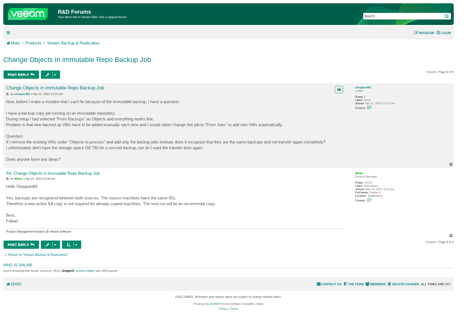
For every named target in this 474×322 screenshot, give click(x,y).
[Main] (31, 13)
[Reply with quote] (339, 89)
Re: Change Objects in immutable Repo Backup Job (53, 173)
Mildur (359, 173)
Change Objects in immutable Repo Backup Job (77, 59)
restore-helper (85, 270)
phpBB (214, 303)
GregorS (68, 270)
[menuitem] (443, 33)
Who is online (18, 265)
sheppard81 (363, 87)
